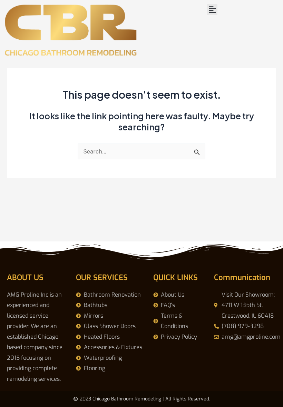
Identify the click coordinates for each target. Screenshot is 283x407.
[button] (212, 9)
